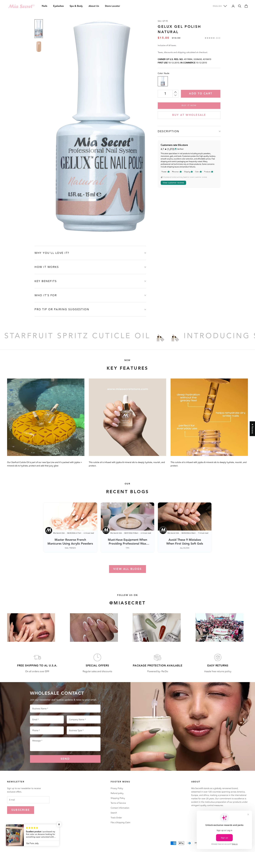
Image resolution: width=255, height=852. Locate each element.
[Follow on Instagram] (23, 832)
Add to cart (200, 93)
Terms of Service (118, 803)
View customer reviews (173, 182)
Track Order (116, 817)
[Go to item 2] (39, 46)
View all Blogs (127, 569)
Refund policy (117, 793)
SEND (65, 759)
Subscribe (20, 810)
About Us (94, 6)
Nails (44, 6)
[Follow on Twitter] (16, 832)
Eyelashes (58, 6)
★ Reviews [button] (252, 429)
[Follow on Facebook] (8, 832)
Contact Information (120, 807)
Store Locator (112, 6)
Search (114, 812)
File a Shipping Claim (120, 822)
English (217, 6)
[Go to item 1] (39, 28)
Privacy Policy (117, 788)
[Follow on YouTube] (31, 832)
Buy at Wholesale (189, 115)
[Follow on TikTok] (39, 832)
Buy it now (189, 105)
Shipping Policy (118, 798)
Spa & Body (76, 6)
